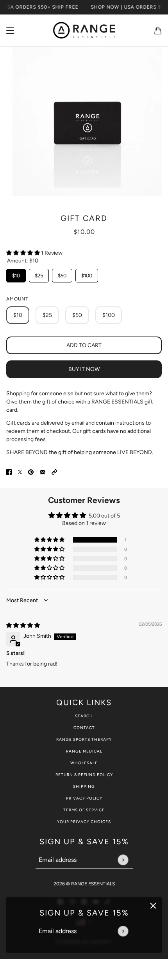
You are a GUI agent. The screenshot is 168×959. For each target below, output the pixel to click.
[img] (23, 625)
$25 (39, 274)
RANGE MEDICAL (84, 751)
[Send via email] (42, 471)
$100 (86, 274)
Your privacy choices (84, 821)
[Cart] (158, 30)
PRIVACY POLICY (84, 798)
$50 (62, 274)
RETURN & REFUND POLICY (84, 774)
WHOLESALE (84, 762)
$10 (16, 274)
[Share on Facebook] (9, 471)
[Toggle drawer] (10, 30)
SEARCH (84, 715)
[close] (153, 906)
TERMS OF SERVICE (84, 809)
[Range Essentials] (84, 30)
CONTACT (84, 727)
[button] (23, 253)
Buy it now (84, 369)
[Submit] (123, 931)
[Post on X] (20, 471)
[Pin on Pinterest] (31, 471)
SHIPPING (84, 786)
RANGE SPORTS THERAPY (84, 739)
